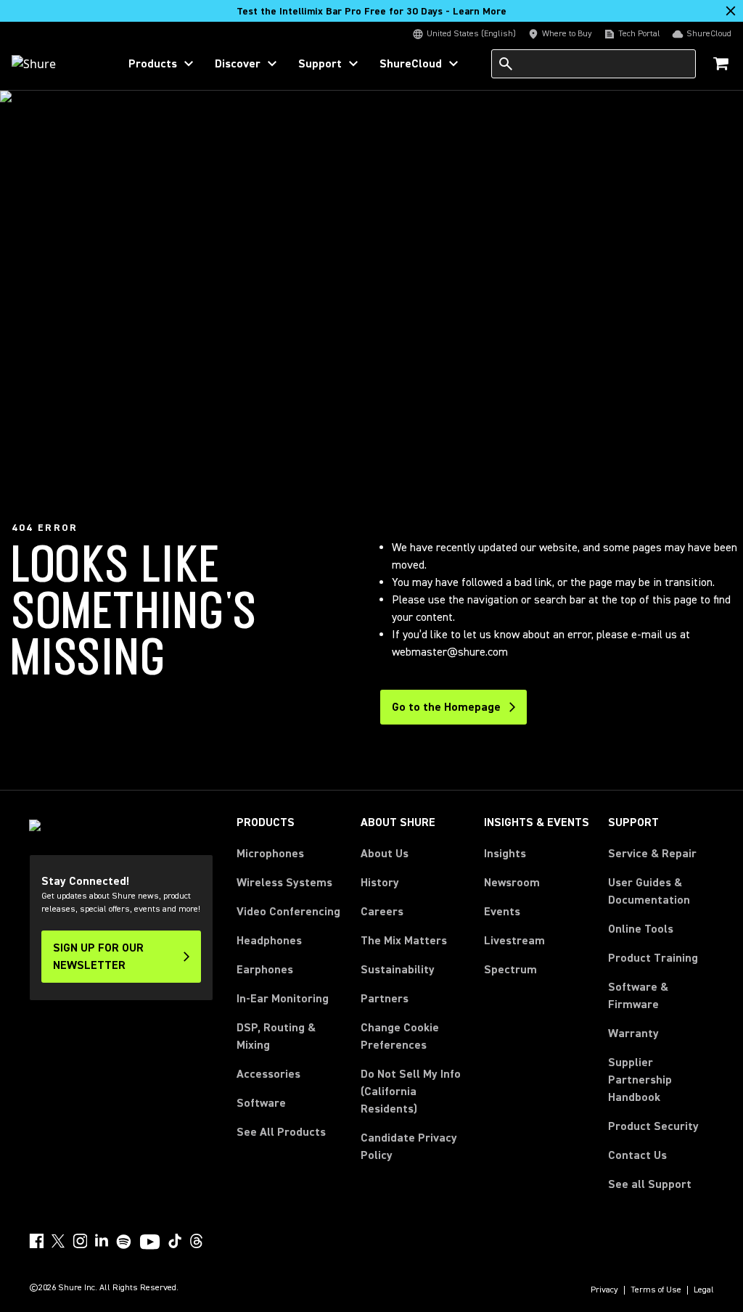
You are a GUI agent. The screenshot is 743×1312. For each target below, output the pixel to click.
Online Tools (640, 929)
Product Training (653, 958)
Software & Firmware (638, 996)
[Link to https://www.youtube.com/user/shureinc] (149, 1243)
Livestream (514, 940)
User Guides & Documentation (649, 891)
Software (261, 1103)
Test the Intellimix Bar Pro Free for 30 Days (371, 11)
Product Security (653, 1126)
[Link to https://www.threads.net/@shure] (196, 1241)
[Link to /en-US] (55, 64)
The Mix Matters (404, 940)
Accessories (268, 1074)
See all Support (649, 1184)
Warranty (633, 1033)
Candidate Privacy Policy (409, 1147)
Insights (505, 853)
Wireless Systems (284, 882)
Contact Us (637, 1155)
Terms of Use (656, 1290)
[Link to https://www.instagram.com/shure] (80, 1241)
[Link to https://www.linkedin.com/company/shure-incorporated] (101, 1241)
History (380, 882)
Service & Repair (652, 853)
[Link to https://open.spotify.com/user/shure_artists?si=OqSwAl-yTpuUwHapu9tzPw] (124, 1242)
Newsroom (512, 882)
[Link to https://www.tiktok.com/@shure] (175, 1241)
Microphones (270, 853)
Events (502, 911)
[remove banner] (731, 11)
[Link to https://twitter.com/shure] (58, 1241)
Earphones (265, 969)
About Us (385, 853)
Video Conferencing (288, 911)
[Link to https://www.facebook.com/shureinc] (36, 1241)
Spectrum (510, 969)
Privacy (604, 1290)
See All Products (281, 1132)
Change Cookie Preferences (400, 1036)
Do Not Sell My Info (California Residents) (411, 1091)
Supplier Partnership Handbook (661, 1080)
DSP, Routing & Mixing (276, 1036)
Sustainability (398, 969)
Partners (385, 998)
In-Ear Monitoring (283, 998)
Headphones (269, 940)
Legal (704, 1290)
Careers (382, 911)
